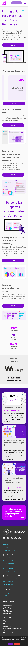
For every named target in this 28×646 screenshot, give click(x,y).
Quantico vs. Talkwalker (9, 563)
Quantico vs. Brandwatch (9, 558)
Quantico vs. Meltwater (8, 566)
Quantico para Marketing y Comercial (12, 579)
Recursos (5, 547)
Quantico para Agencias (9, 584)
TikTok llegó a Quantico (12, 407)
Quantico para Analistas (9, 581)
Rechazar (17, 644)
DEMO (13, 45)
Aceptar (10, 644)
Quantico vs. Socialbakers (9, 571)
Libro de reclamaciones (9, 550)
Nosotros (5, 544)
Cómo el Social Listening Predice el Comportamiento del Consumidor (13, 481)
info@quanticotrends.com (9, 622)
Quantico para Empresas (9, 587)
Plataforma (6, 542)
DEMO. (17, 2)
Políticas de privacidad (9, 595)
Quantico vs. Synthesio (8, 568)
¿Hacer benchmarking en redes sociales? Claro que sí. (13, 442)
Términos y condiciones (9, 593)
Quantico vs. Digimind (8, 560)
